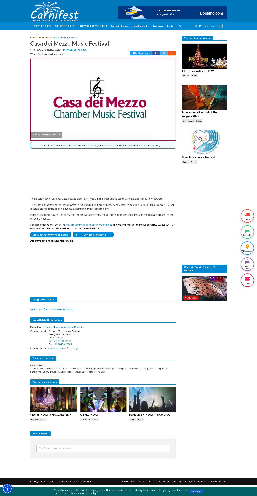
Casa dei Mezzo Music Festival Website (64, 326)
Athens (186, 75)
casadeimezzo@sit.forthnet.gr (62, 348)
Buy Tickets (137, 481)
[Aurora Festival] (103, 399)
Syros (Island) (188, 121)
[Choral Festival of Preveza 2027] (53, 399)
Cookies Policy (216, 481)
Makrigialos (66, 37)
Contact (171, 26)
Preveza (34, 419)
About (166, 481)
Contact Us (179, 481)
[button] (7, 488)
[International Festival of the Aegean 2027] (204, 97)
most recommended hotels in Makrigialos (89, 224)
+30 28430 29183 (62, 340)
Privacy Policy (197, 481)
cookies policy (89, 493)
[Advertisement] (103, 171)
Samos (132, 419)
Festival (49, 37)
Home (125, 481)
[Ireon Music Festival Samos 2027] (152, 399)
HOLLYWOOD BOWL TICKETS (92, 26)
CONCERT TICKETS (64, 26)
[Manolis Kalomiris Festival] (204, 142)
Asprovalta (85, 419)
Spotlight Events (119, 26)
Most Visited (140, 26)
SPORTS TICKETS (42, 26)
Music (76, 37)
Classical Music (37, 37)
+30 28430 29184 (62, 344)
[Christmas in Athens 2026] (204, 56)
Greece (57, 37)
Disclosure (158, 26)
